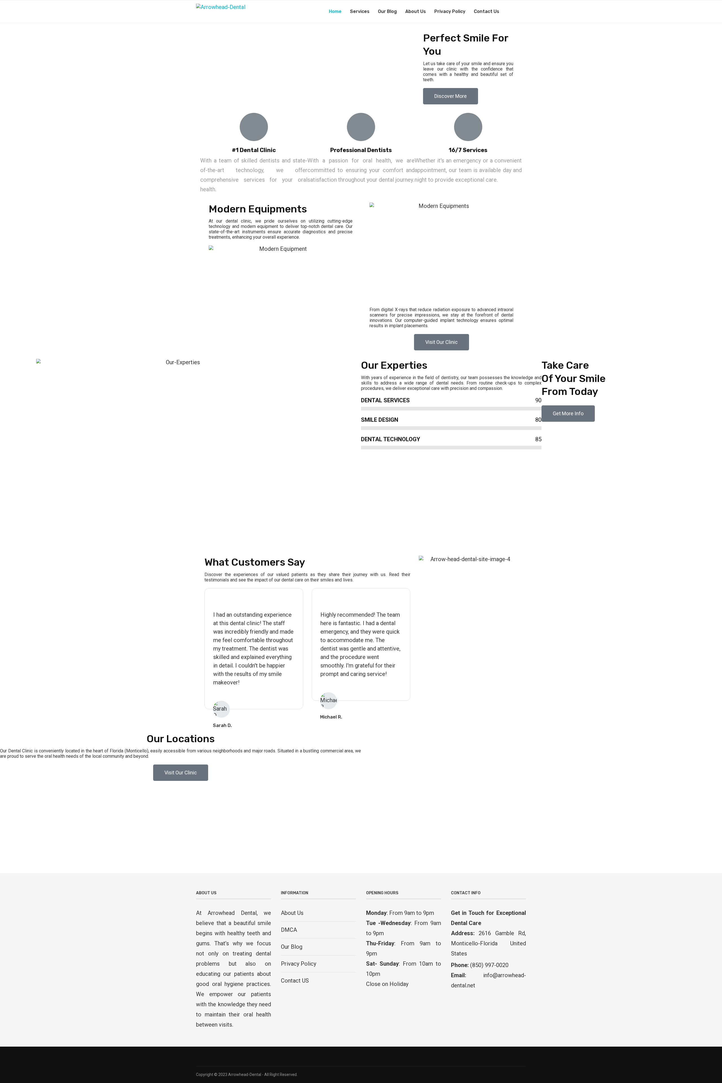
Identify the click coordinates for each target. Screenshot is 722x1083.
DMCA (289, 929)
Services (359, 11)
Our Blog (387, 11)
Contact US (295, 980)
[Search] (523, 11)
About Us (415, 11)
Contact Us (486, 11)
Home (335, 11)
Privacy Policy (449, 11)
